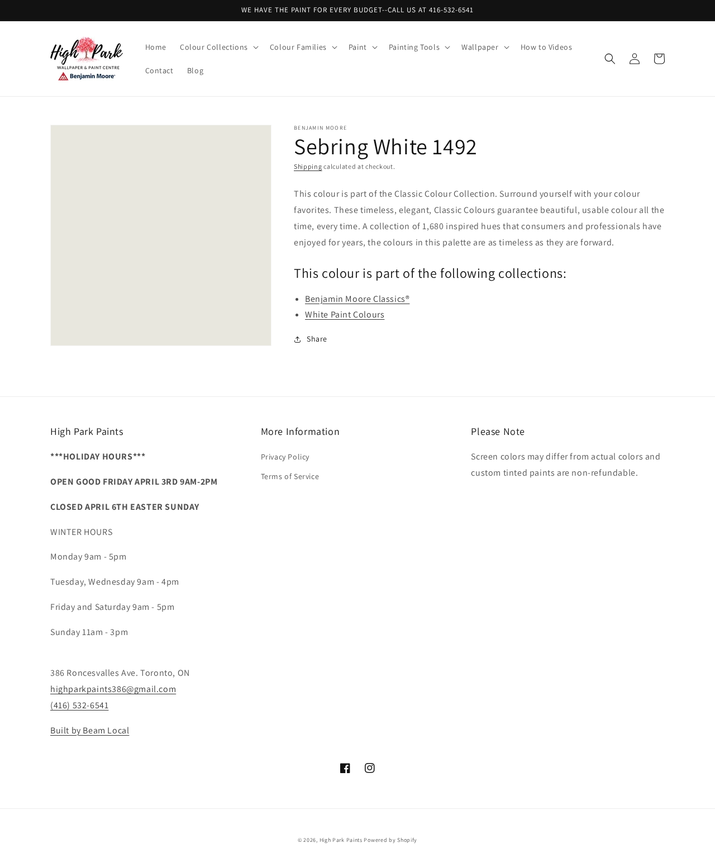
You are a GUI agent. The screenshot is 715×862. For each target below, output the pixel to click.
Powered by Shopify (390, 840)
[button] (218, 47)
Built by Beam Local (89, 730)
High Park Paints (341, 840)
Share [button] (317, 339)
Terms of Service (290, 476)
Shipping (308, 166)
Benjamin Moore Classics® (357, 299)
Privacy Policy (285, 457)
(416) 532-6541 (79, 705)
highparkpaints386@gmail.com (113, 689)
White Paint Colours (344, 314)
